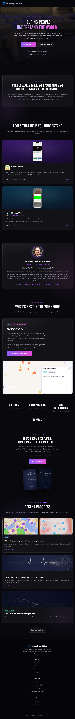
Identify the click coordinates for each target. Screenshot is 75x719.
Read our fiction (46, 45)
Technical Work (37, 685)
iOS (7, 179)
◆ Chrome (23, 179)
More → (68, 179)
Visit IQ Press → (37, 461)
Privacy (37, 701)
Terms (37, 704)
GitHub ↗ (27, 284)
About (37, 682)
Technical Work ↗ (37, 284)
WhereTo (37, 666)
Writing (37, 688)
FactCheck (37, 663)
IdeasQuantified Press (37, 691)
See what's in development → (19, 353)
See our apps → (28, 45)
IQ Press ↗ (56, 284)
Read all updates (37, 630)
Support (37, 672)
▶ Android (14, 179)
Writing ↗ (48, 284)
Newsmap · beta (37, 669)
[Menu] (71, 3)
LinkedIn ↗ (18, 284)
